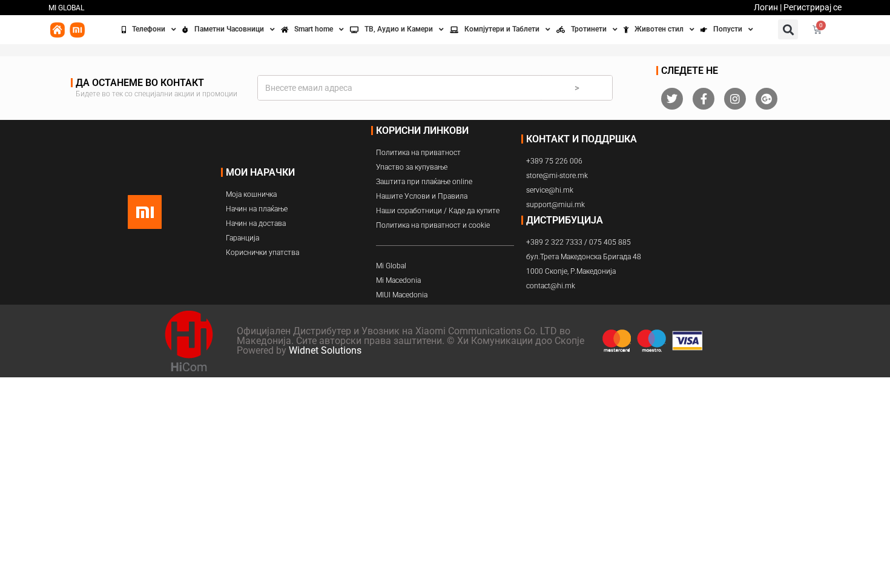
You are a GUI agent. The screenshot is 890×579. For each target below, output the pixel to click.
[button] (788, 29)
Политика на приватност (418, 152)
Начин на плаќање (257, 209)
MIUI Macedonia (401, 295)
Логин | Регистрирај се (798, 7)
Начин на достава (256, 223)
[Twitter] (672, 99)
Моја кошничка (251, 194)
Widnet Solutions (325, 350)
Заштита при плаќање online (424, 181)
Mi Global (391, 266)
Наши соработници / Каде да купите (437, 211)
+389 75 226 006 (554, 161)
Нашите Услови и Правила (421, 196)
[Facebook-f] (703, 99)
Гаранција (242, 238)
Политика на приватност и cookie (433, 225)
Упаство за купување (411, 167)
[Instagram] (735, 99)
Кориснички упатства (262, 252)
